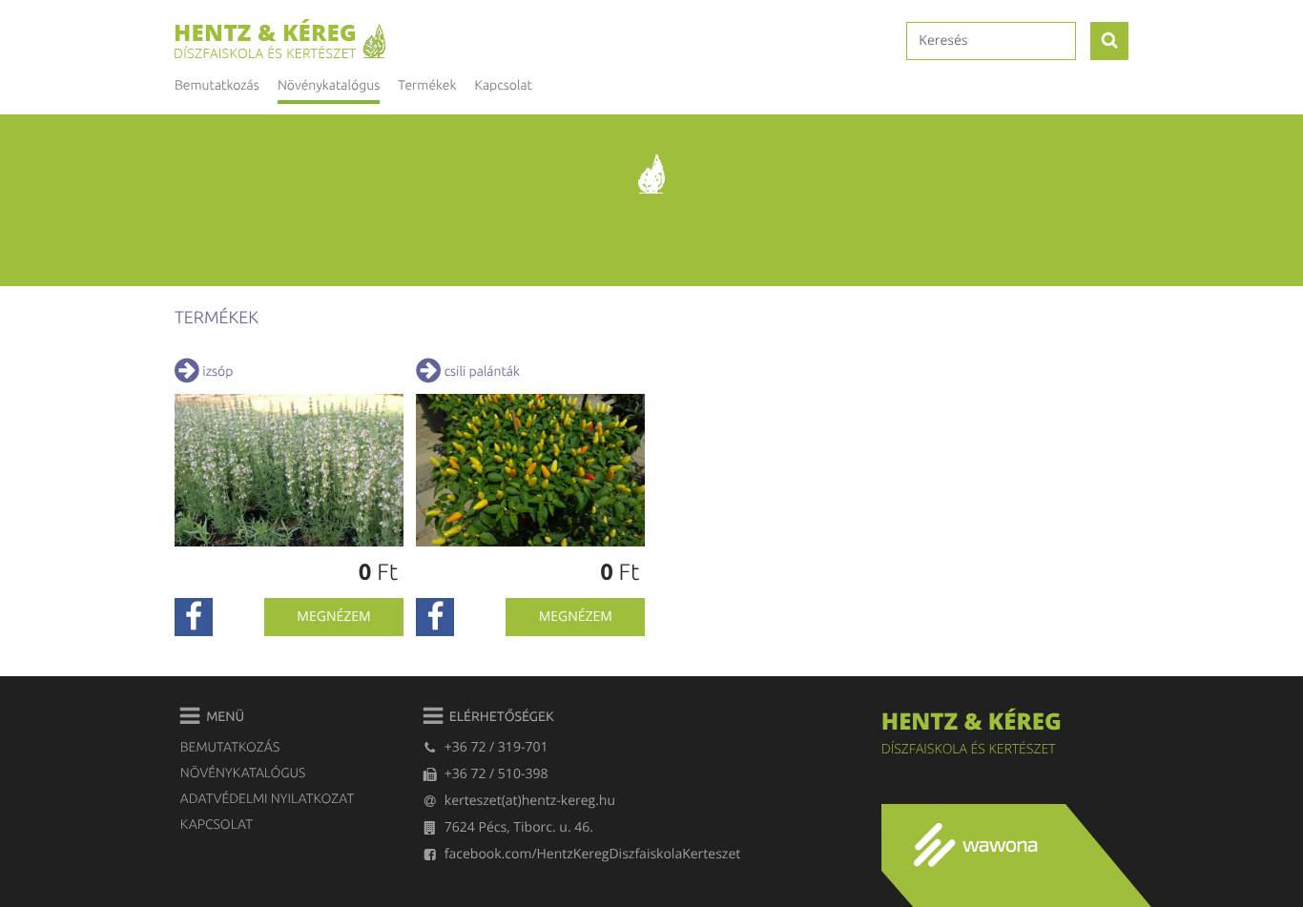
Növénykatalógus (242, 772)
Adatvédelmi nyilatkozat (267, 798)
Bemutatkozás (217, 85)
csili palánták (482, 371)
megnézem (333, 617)
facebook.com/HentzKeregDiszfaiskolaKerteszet (592, 854)
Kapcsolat (503, 85)
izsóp (217, 371)
